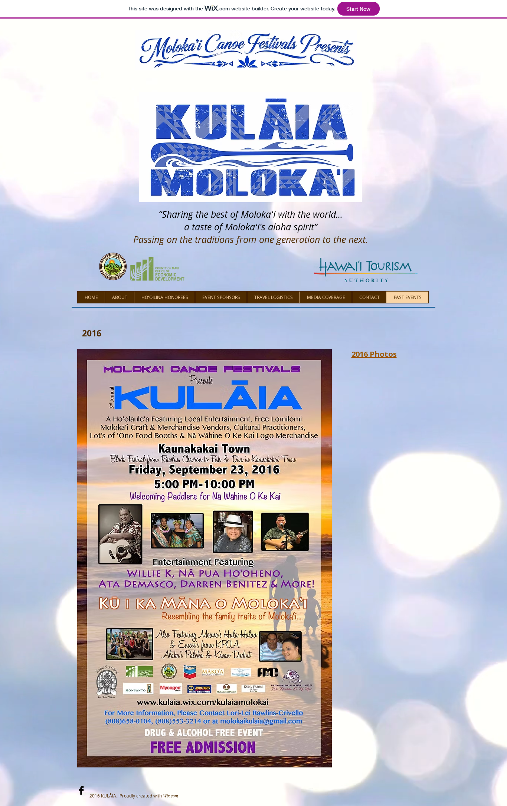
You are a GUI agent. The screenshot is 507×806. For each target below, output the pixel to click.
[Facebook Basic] (81, 790)
